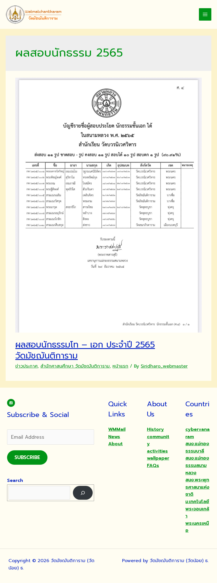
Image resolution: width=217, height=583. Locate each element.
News (114, 436)
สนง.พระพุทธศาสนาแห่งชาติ (197, 487)
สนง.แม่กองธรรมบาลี (197, 447)
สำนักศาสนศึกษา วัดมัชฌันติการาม (75, 366)
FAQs (153, 465)
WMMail (116, 429)
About (115, 443)
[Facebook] (11, 403)
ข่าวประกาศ (26, 366)
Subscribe (27, 457)
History (155, 429)
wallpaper (158, 458)
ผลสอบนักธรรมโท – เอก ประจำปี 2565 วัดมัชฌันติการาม (85, 350)
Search (15, 480)
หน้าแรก (120, 366)
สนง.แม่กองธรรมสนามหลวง (197, 465)
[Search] (83, 493)
